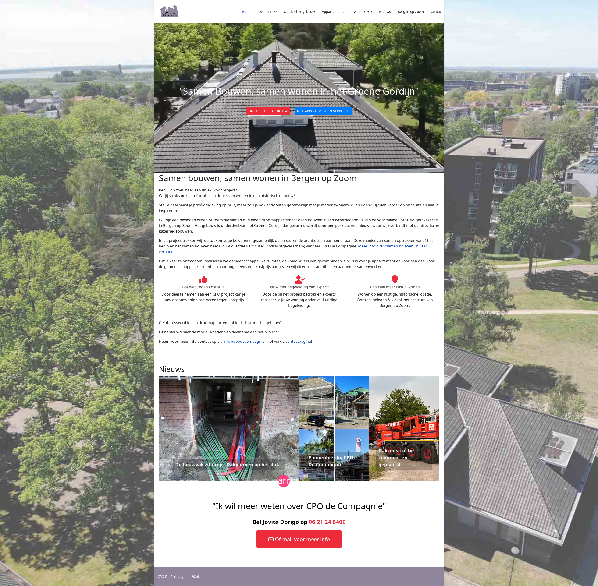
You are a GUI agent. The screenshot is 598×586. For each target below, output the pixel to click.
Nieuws (385, 11)
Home (246, 11)
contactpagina (298, 341)
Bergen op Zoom (411, 11)
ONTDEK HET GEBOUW (268, 111)
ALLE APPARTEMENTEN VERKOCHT (323, 111)
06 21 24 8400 (327, 522)
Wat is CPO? (363, 11)
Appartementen (334, 11)
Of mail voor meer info (302, 539)
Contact (437, 11)
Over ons (265, 11)
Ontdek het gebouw (299, 11)
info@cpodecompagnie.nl (246, 341)
